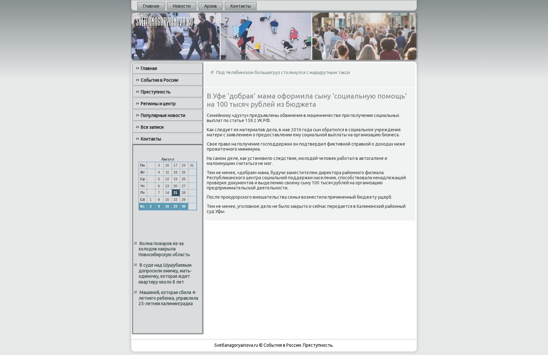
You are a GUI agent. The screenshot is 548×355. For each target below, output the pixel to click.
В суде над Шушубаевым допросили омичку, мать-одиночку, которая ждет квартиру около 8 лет (165, 273)
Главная (151, 6)
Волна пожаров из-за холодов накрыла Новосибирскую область (164, 249)
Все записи (152, 127)
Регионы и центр (158, 103)
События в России (159, 80)
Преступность (156, 91)
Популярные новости (163, 115)
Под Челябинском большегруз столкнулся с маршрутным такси (283, 72)
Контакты (241, 6)
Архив (210, 6)
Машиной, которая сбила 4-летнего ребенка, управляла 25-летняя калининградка (168, 298)
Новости (182, 6)
